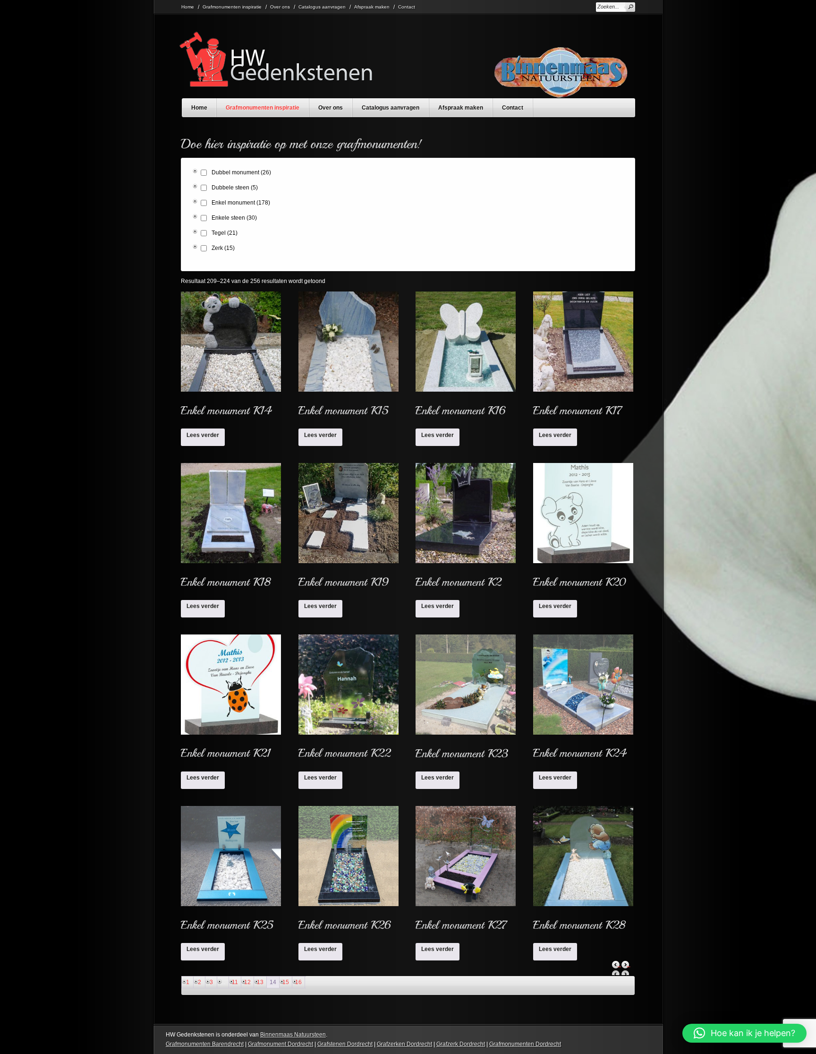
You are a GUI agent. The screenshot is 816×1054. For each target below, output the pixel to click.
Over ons (280, 6)
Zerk (223, 248)
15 (285, 982)
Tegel (225, 233)
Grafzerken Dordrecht (404, 1044)
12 (247, 982)
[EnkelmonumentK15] (348, 357)
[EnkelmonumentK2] (466, 528)
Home (187, 6)
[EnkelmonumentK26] (348, 871)
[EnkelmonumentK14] (231, 357)
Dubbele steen (235, 187)
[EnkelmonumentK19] (348, 528)
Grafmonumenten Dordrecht (525, 1044)
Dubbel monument (241, 172)
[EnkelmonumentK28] (583, 871)
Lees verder (203, 435)
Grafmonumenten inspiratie (232, 6)
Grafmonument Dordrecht (280, 1044)
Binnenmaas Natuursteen (293, 1034)
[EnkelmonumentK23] (466, 700)
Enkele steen (234, 217)
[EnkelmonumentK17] (583, 357)
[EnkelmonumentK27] (466, 871)
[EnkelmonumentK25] (231, 871)
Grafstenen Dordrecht (345, 1044)
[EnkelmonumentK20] (583, 528)
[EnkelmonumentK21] (231, 700)
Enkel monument (241, 202)
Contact (406, 6)
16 (298, 982)
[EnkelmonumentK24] (583, 700)
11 (235, 982)
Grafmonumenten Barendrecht (205, 1044)
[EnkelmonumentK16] (466, 357)
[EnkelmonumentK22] (348, 700)
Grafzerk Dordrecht (460, 1044)
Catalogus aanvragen (322, 6)
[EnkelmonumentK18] (231, 528)
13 (260, 982)
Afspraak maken (372, 6)
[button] (744, 1033)
